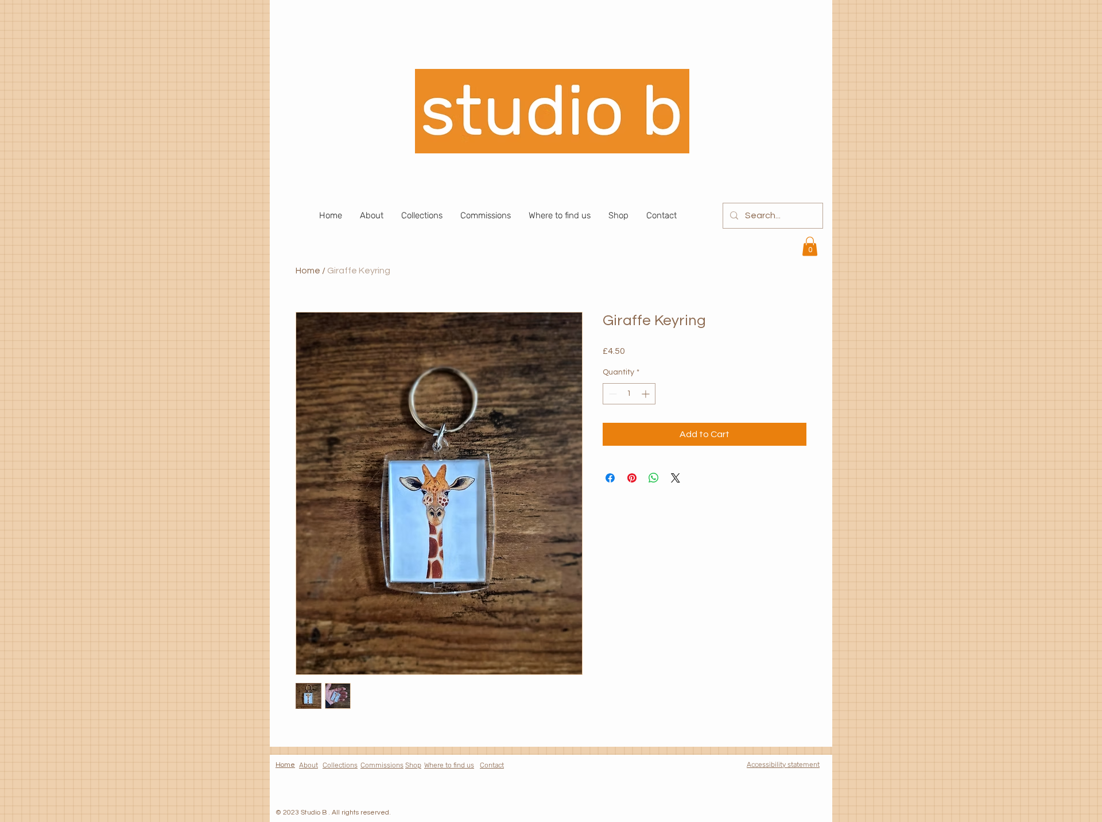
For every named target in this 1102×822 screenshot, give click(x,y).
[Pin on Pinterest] (632, 478)
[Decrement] (611, 394)
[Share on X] (675, 478)
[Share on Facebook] (610, 478)
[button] (810, 246)
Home (308, 270)
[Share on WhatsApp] (654, 478)
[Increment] (646, 394)
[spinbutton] (629, 394)
